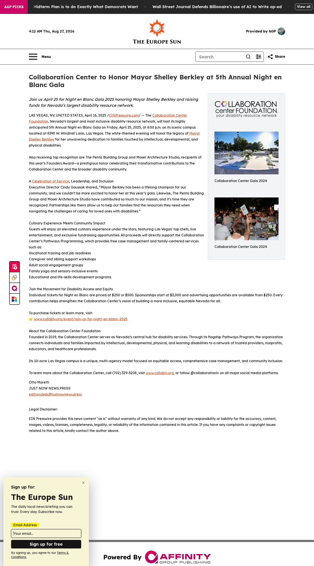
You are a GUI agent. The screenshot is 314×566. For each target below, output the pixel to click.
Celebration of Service (50, 181)
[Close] (83, 483)
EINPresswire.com (124, 115)
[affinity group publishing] (14, 288)
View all (303, 6)
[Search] (248, 57)
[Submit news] (14, 267)
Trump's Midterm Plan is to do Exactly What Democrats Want (77, 6)
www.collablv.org (160, 373)
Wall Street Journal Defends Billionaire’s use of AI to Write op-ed (217, 6)
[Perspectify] (14, 277)
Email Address (25, 525)
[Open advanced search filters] (258, 57)
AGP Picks (13, 7)
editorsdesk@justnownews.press (55, 394)
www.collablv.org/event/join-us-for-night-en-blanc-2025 (81, 319)
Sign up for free (46, 544)
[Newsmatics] (14, 299)
